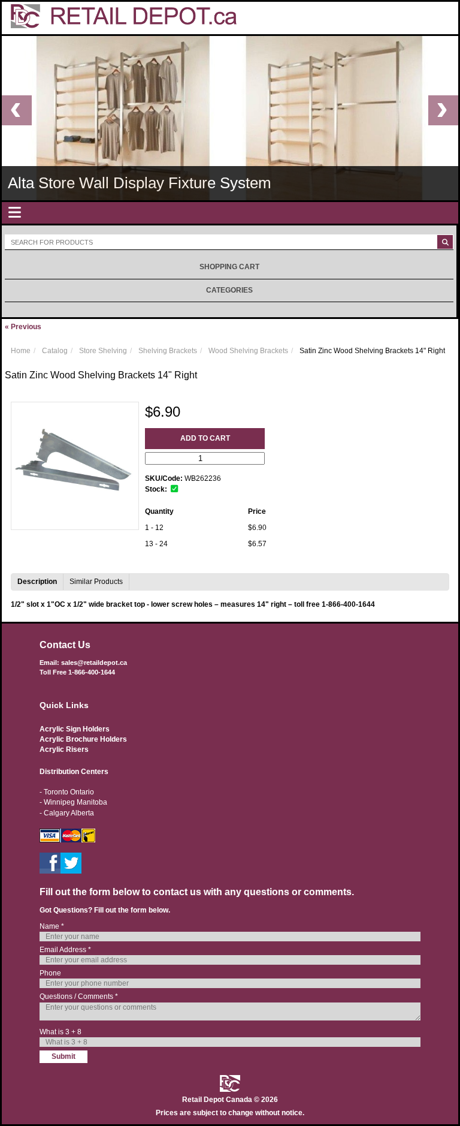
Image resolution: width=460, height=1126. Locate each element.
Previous (23, 327)
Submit (63, 1056)
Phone (50, 973)
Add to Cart (205, 438)
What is (60, 1032)
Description (37, 581)
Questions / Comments (79, 996)
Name (52, 926)
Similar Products (96, 581)
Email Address (65, 950)
